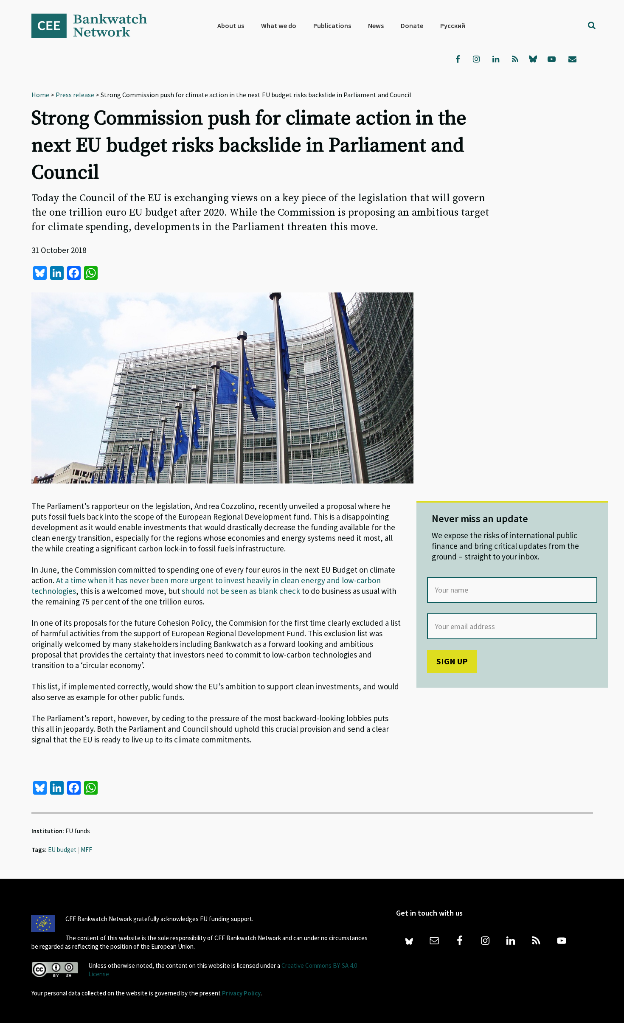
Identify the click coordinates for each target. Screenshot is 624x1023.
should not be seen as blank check (241, 591)
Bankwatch (95, 25)
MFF (86, 850)
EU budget (62, 850)
